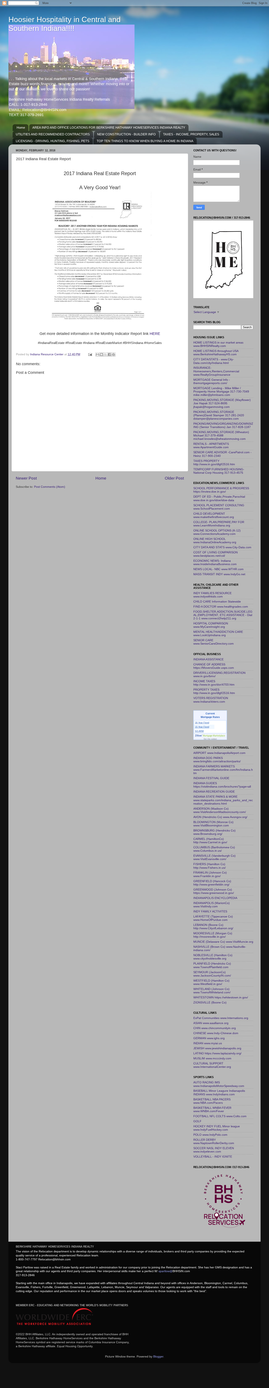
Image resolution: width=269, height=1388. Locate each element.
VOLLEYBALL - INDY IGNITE (212, 1156)
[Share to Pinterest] (113, 354)
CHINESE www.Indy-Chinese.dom (215, 1033)
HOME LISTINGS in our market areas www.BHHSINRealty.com (218, 344)
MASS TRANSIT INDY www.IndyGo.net (219, 574)
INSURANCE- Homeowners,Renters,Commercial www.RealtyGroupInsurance (216, 371)
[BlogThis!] (101, 354)
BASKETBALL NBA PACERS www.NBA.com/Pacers (212, 1101)
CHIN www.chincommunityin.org (214, 1028)
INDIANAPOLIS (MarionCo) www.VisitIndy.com (211, 905)
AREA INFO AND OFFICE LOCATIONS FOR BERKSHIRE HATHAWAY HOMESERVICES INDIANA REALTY (108, 127)
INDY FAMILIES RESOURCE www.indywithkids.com (212, 595)
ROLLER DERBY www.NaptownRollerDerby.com (213, 1141)
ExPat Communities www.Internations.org (220, 1018)
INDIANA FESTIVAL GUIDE (211, 778)
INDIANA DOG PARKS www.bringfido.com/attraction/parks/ (217, 759)
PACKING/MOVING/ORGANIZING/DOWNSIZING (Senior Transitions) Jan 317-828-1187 (223, 425)
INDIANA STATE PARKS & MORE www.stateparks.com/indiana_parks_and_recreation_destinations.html (223, 800)
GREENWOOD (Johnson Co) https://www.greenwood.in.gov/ (213, 891)
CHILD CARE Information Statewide (217, 601)
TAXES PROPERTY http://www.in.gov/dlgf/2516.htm (214, 462)
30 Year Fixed (202, 722)
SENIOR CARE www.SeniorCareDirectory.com (213, 642)
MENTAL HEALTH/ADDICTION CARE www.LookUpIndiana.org (218, 633)
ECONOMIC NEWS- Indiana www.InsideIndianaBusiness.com (215, 562)
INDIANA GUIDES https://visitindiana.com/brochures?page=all (222, 785)
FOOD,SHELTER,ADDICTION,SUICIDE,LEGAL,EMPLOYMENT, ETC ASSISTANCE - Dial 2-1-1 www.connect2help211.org (222, 615)
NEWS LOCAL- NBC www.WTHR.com (218, 569)
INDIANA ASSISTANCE (208, 659)
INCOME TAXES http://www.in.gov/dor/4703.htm (214, 683)
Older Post (174, 478)
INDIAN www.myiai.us (207, 1043)
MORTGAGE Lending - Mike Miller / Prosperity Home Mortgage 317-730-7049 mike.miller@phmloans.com (221, 392)
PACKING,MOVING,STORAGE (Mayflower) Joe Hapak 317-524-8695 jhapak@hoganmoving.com (222, 403)
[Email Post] (90, 354)
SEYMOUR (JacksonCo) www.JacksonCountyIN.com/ (212, 974)
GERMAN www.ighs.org (209, 1038)
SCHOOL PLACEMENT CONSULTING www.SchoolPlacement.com (218, 507)
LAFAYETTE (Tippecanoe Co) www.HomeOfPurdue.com (213, 918)
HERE (154, 334)
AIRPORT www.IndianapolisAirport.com (219, 753)
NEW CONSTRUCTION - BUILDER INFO (126, 134)
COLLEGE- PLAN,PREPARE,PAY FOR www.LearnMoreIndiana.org (218, 524)
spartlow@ (165, 1271)
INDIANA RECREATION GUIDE (214, 791)
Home (21, 127)
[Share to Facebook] (109, 354)
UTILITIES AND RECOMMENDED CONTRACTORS (53, 134)
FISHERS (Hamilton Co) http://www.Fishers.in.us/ (209, 866)
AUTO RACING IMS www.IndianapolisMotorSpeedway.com (218, 1084)
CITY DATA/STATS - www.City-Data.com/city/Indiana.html (213, 361)
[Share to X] (105, 354)
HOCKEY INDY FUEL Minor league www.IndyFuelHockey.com (216, 1128)
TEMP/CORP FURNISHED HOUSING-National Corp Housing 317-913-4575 (218, 471)
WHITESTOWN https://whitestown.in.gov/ (220, 997)
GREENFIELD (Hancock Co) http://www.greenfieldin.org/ (212, 883)
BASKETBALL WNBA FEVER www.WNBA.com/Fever (212, 1109)
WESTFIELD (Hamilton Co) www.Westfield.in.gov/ (211, 982)
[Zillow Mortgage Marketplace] (210, 735)
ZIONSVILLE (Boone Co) (210, 1002)
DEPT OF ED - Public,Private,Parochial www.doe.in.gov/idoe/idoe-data (219, 498)
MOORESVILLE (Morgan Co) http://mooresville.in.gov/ (212, 935)
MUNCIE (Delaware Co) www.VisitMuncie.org (223, 941)
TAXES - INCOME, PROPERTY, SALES (191, 134)
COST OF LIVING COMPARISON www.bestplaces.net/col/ (215, 554)
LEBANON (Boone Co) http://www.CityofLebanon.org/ (213, 926)
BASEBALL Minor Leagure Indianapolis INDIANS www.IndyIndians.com (219, 1092)
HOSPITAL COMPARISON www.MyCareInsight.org (210, 625)
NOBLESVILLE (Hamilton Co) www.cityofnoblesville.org (212, 957)
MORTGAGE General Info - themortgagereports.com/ (211, 381)
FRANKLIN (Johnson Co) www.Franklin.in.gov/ (210, 874)
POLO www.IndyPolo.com (210, 1134)
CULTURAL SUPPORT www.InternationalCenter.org (212, 1065)
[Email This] (97, 354)
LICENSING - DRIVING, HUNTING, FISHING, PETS (52, 141)
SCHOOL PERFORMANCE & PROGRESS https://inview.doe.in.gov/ (221, 490)
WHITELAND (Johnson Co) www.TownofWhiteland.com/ (212, 990)
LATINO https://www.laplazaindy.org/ (217, 1053)
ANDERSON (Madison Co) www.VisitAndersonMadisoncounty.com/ (219, 810)
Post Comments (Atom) (49, 486)
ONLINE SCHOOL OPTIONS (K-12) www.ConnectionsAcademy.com (217, 532)
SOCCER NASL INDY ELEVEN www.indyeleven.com (213, 1150)
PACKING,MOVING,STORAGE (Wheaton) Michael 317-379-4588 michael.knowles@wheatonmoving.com (221, 435)
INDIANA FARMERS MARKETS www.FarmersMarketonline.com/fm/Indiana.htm (223, 770)
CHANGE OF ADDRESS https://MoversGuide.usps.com (213, 666)
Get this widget (210, 739)
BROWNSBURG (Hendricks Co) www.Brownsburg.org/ (214, 832)
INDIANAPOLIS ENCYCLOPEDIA (215, 898)
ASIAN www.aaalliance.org (210, 1023)
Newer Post (26, 478)
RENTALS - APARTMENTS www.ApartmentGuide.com (211, 445)
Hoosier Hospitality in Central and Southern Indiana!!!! (64, 24)
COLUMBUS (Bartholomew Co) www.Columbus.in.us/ (214, 849)
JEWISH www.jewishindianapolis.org (217, 1048)
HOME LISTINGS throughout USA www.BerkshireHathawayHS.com (215, 352)
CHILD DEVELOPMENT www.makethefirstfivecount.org (213, 515)
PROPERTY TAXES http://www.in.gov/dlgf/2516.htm (214, 691)
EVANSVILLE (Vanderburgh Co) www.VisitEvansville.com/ (214, 857)
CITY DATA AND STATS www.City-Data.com (222, 547)
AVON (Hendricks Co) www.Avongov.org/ (220, 817)
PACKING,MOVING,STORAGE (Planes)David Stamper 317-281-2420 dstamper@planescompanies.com (218, 415)
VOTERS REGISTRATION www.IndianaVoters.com (210, 700)
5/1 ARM (199, 731)
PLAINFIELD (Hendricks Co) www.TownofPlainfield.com (212, 965)
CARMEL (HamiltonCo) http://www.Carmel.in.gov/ (210, 840)
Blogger (158, 1356)
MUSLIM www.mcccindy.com (212, 1058)
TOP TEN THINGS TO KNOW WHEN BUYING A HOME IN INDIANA (145, 141)
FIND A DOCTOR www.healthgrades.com (220, 606)
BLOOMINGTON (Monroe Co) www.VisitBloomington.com (213, 824)
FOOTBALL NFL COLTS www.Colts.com (220, 1116)
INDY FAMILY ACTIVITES (210, 911)
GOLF (197, 1121)
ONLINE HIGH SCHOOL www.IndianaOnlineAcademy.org (214, 540)
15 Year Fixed (202, 727)
